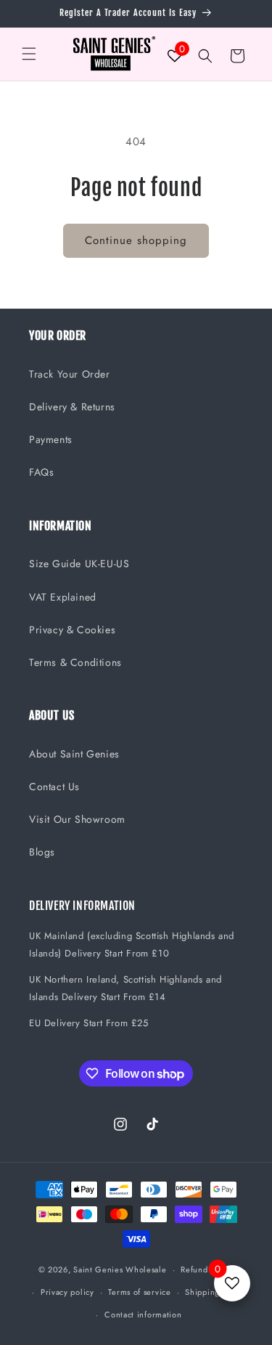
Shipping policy (215, 1292)
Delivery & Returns (72, 406)
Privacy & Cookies (72, 629)
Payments (51, 439)
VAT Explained (62, 597)
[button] (29, 54)
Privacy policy (67, 1292)
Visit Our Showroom (77, 819)
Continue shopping (136, 240)
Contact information (142, 1314)
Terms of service (139, 1292)
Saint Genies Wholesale (119, 1269)
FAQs (41, 472)
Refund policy (207, 1269)
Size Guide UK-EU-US (79, 563)
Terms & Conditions (75, 662)
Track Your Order (69, 374)
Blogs (42, 852)
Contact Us (54, 786)
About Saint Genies (74, 754)
